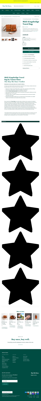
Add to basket (31, 48)
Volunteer (14, 362)
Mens (33, 10)
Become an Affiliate (26, 360)
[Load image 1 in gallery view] (11, 27)
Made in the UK (20, 325)
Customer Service (5, 354)
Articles (23, 13)
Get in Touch (25, 356)
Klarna (30, 63)
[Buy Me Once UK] (7, 6)
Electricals (37, 10)
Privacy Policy (4, 364)
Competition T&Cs (5, 367)
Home (23, 10)
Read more (35, 31)
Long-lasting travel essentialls (8, 16)
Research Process (15, 357)
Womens (28, 10)
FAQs (3, 356)
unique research (24, 0)
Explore (18, 13)
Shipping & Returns (26, 68)
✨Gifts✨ (7, 10)
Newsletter (14, 359)
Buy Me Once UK (6, 394)
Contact (24, 354)
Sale (12, 10)
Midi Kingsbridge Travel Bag (16, 16)
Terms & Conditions (5, 366)
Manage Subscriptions (5, 359)
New (2, 10)
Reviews (4, 121)
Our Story (14, 354)
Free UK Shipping (4, 328)
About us (14, 356)
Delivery (3, 357)
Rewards (35, 2)
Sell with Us (25, 357)
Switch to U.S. (32, 2)
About (27, 13)
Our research (20, 344)
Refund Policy (4, 363)
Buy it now (31, 51)
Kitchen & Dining (17, 10)
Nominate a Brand (26, 359)
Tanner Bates (26, 26)
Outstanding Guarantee (5, 327)
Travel (14, 13)
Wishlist (38, 2)
